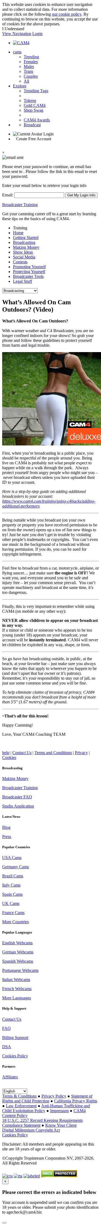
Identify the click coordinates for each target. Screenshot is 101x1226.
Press (6, 836)
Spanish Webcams (17, 961)
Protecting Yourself (29, 271)
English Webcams (17, 943)
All (26, 81)
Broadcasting (24, 242)
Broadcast (32, 124)
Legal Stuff (22, 281)
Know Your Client (60, 1125)
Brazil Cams (12, 876)
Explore (19, 86)
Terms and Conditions (53, 752)
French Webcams (17, 988)
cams (17, 52)
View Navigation (16, 33)
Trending (31, 57)
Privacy (81, 752)
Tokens (30, 100)
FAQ (6, 1028)
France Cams (13, 912)
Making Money (26, 247)
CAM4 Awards (37, 120)
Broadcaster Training (20, 204)
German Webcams (17, 952)
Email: (8, 195)
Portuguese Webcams (20, 970)
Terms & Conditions (19, 1096)
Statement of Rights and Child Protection (47, 1098)
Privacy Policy (53, 1096)
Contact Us (22, 752)
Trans (28, 71)
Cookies (9, 757)
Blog (6, 827)
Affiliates (10, 1077)
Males (29, 66)
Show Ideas (23, 252)
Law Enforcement (21, 1106)
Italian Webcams (16, 979)
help (5, 752)
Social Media (24, 257)
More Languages (16, 998)
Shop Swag (33, 110)
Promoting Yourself (29, 266)
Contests (20, 262)
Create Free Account (33, 139)
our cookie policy (66, 14)
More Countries (15, 922)
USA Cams (12, 857)
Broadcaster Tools (28, 276)
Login (37, 33)
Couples (31, 76)
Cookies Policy (15, 1056)
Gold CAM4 (35, 105)
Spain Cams (12, 894)
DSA (6, 1046)
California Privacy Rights (75, 1101)
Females (31, 61)
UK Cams (10, 903)
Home (18, 232)
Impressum (59, 1110)
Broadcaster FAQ (17, 797)
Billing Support (15, 1037)
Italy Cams (11, 885)
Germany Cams (15, 866)
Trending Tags (36, 90)
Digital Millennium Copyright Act (31, 1130)
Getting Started (26, 237)
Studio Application (18, 806)
